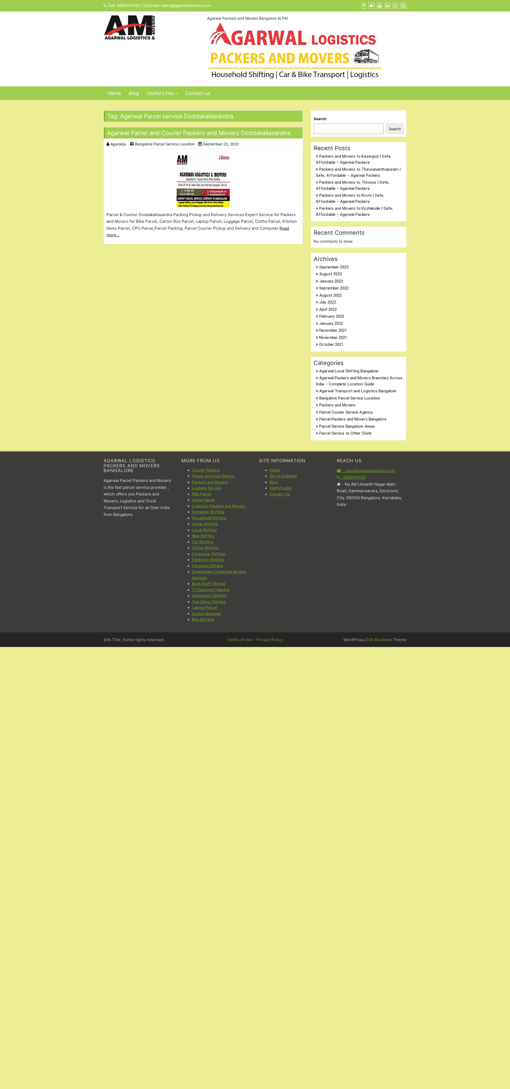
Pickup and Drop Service (213, 476)
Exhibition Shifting (208, 559)
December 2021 (333, 330)
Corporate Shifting (209, 554)
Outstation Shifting (209, 595)
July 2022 (327, 302)
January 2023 (331, 281)
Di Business (380, 639)
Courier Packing (206, 470)
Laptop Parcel (204, 607)
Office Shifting (205, 547)
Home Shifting (205, 524)
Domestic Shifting (208, 512)
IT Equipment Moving (211, 589)
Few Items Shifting (209, 601)
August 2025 (330, 274)
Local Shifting (204, 530)
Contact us (197, 93)
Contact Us (280, 494)
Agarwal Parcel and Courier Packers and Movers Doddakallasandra (198, 132)
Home (114, 93)
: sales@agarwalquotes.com (368, 470)
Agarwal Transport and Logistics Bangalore (357, 391)
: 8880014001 (353, 477)
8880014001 (128, 5)
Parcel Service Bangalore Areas (347, 426)
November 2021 (333, 337)
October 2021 (331, 344)
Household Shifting (209, 518)
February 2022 (331, 316)
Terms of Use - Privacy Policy (255, 639)
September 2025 (333, 267)
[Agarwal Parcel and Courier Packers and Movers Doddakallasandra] (203, 180)
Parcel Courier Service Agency (346, 412)
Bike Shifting (203, 535)
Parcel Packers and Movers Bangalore (352, 419)
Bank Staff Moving (209, 583)
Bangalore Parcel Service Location (164, 144)
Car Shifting (202, 542)
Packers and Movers (337, 405)
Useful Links (160, 93)
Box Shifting (203, 619)
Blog (134, 93)
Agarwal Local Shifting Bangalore (348, 371)
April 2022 (328, 309)
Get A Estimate (283, 476)
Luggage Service (206, 488)
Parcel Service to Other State (345, 433)
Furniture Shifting (207, 566)
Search (320, 118)
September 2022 (333, 288)
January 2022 (331, 323)
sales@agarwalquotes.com (186, 5)
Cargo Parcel (203, 500)
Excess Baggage (206, 613)
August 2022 (330, 295)
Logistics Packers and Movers (219, 506)
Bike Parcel (201, 494)
